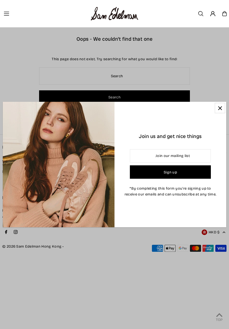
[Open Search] (200, 13)
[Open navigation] (44, 13)
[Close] (220, 108)
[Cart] (224, 13)
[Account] (212, 13)
